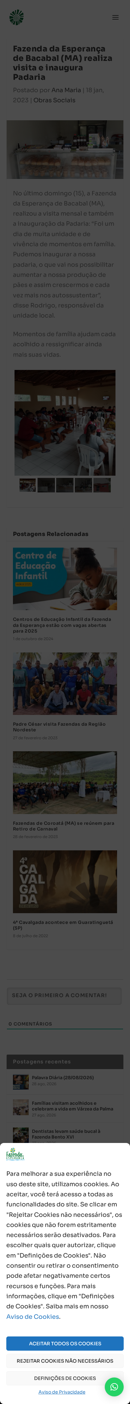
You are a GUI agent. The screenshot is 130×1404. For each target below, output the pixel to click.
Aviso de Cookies (32, 1317)
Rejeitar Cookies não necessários (65, 1361)
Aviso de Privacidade (62, 1392)
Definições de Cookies (65, 1378)
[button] (114, 1386)
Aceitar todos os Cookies (65, 1344)
